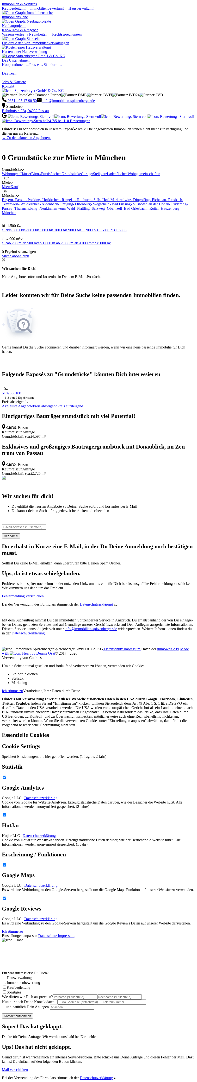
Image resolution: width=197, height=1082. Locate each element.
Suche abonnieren (15, 256)
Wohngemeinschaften (144, 174)
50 (13, 393)
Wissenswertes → (15, 34)
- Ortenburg (82, 204)
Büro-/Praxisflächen (46, 174)
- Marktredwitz (119, 200)
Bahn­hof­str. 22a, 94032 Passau (25, 111)
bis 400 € (28, 230)
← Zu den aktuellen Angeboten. (26, 138)
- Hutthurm (82, 200)
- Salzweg (97, 208)
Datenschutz (113, 649)
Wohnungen (11, 174)
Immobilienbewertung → (49, 8)
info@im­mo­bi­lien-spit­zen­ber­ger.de (91, 629)
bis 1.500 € (102, 230)
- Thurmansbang (24, 208)
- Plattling (82, 208)
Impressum (132, 649)
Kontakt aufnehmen (17, 1016)
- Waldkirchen (29, 204)
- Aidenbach (49, 204)
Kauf (14, 187)
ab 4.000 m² (83, 243)
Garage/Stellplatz (94, 174)
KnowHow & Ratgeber (20, 30)
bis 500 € (42, 230)
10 (6, 393)
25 (10, 393)
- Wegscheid (100, 204)
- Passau (19, 200)
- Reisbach (174, 200)
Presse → (36, 65)
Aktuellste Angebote (17, 406)
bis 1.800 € (119, 230)
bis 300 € (14, 230)
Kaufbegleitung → (16, 8)
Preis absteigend (45, 406)
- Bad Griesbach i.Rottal (140, 208)
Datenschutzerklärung (96, 604)
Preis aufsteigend (70, 406)
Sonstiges (14, 992)
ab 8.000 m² (102, 243)
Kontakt (8, 86)
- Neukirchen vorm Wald (56, 208)
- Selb (95, 200)
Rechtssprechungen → (69, 34)
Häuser (25, 174)
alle (4, 230)
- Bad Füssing (120, 204)
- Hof (104, 200)
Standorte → (53, 65)
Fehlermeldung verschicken (23, 596)
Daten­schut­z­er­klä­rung (28, 633)
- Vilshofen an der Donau (150, 204)
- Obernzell (113, 208)
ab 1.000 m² (47, 243)
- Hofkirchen (50, 200)
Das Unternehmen (16, 60)
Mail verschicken (15, 1070)
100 (18, 393)
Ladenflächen (117, 174)
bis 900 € (70, 230)
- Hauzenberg (169, 208)
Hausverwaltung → (83, 8)
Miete (6, 187)
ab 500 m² (30, 243)
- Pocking (32, 200)
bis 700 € (56, 230)
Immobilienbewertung (23, 983)
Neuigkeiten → (40, 34)
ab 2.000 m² (65, 243)
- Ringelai (67, 200)
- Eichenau (158, 200)
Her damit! (11, 536)
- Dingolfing (140, 200)
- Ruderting (177, 204)
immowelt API (168, 649)
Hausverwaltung (19, 978)
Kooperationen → (15, 65)
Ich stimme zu (12, 691)
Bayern (7, 200)
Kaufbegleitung (18, 987)
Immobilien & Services (19, 4)
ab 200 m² (15, 243)
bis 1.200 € (85, 230)
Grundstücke (71, 174)
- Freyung (65, 204)
